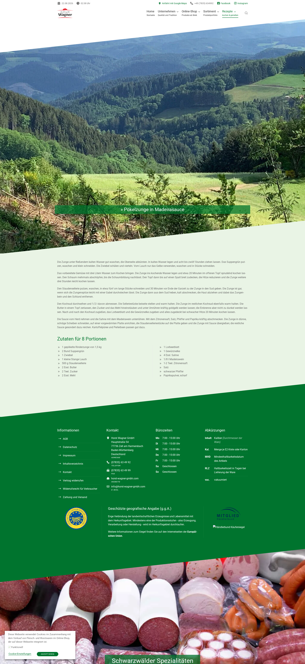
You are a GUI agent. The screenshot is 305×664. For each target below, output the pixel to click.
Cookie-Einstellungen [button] (20, 653)
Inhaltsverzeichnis (73, 463)
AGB (65, 438)
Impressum (69, 455)
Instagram (242, 3)
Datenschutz (70, 447)
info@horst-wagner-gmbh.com (128, 486)
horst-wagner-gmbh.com (125, 478)
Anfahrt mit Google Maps (174, 3)
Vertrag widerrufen (73, 480)
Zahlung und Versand (75, 497)
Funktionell (17, 647)
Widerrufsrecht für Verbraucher (80, 488)
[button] (168, 13)
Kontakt (67, 472)
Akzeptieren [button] (47, 654)
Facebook (225, 3)
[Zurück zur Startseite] (65, 13)
